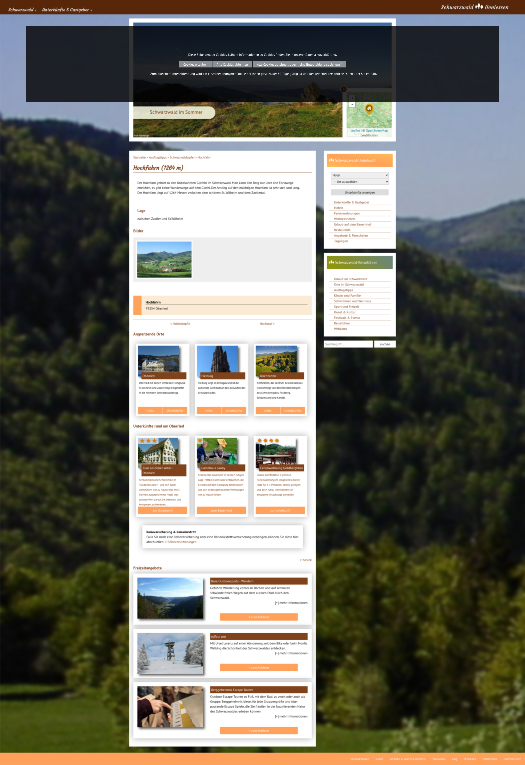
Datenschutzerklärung (320, 54)
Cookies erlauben (195, 64)
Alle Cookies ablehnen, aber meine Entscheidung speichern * (299, 64)
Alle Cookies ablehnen (232, 64)
